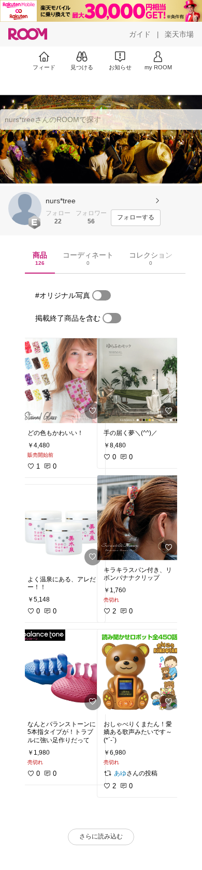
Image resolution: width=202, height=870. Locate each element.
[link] (63, 380)
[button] (24, 208)
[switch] (101, 295)
